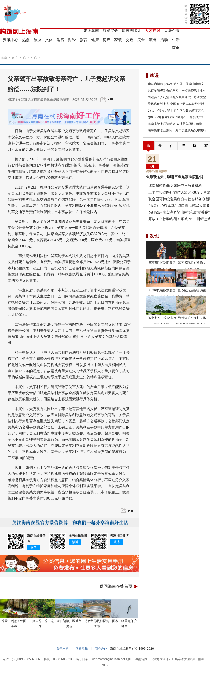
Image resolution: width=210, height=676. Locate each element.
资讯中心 (10, 40)
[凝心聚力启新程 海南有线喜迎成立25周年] (191, 278)
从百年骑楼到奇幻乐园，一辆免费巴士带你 (177, 90)
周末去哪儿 (131, 30)
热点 (26, 40)
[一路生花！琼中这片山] (41, 608)
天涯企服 (172, 30)
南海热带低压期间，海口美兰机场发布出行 (177, 130)
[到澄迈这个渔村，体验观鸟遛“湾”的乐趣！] (191, 305)
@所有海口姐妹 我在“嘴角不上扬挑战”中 (175, 117)
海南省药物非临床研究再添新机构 (175, 186)
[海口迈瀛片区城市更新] (69, 608)
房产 (106, 40)
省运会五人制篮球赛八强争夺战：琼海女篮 (177, 97)
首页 (176, 47)
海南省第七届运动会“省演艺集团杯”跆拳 (175, 124)
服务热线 (82, 648)
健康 (95, 40)
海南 (4, 58)
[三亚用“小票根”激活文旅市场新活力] (161, 250)
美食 (141, 40)
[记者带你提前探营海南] (97, 608)
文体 (49, 40)
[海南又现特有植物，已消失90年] (191, 250)
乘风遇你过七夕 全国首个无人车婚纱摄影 (176, 104)
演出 (152, 40)
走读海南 (91, 30)
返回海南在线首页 (116, 586)
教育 (83, 40)
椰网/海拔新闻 (17, 100)
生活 (176, 40)
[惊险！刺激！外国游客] (14, 608)
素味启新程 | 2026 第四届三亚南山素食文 (176, 84)
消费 (60, 40)
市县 (15, 58)
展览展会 (110, 30)
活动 (164, 40)
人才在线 (152, 30)
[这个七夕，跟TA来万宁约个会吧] (161, 305)
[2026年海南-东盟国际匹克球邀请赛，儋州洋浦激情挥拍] (161, 278)
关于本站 (62, 648)
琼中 (26, 58)
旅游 (37, 40)
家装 (118, 40)
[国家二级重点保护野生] (124, 608)
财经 (72, 40)
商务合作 (101, 648)
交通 (129, 40)
